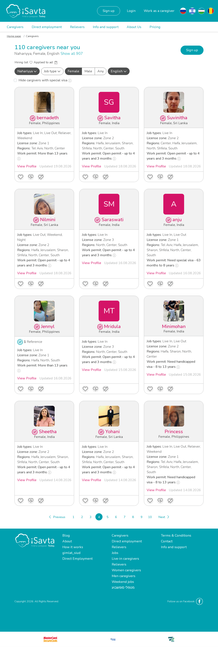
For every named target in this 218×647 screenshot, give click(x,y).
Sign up (108, 11)
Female (73, 71)
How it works (72, 547)
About (67, 541)
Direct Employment (77, 558)
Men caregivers (123, 576)
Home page (14, 36)
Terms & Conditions (176, 535)
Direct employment (47, 27)
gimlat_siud (71, 553)
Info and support (106, 27)
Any (100, 71)
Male (88, 71)
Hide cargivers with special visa (43, 80)
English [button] (117, 71)
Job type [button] (50, 71)
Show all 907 (71, 53)
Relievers (77, 27)
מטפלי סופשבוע (123, 587)
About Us (134, 27)
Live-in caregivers (125, 558)
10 (150, 517)
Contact (167, 541)
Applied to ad (44, 62)
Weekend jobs (123, 581)
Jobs (115, 553)
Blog (66, 535)
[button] (27, 71)
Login (131, 11)
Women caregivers (126, 570)
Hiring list (22, 62)
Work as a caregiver (159, 11)
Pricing (155, 27)
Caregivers (15, 27)
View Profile (26, 166)
